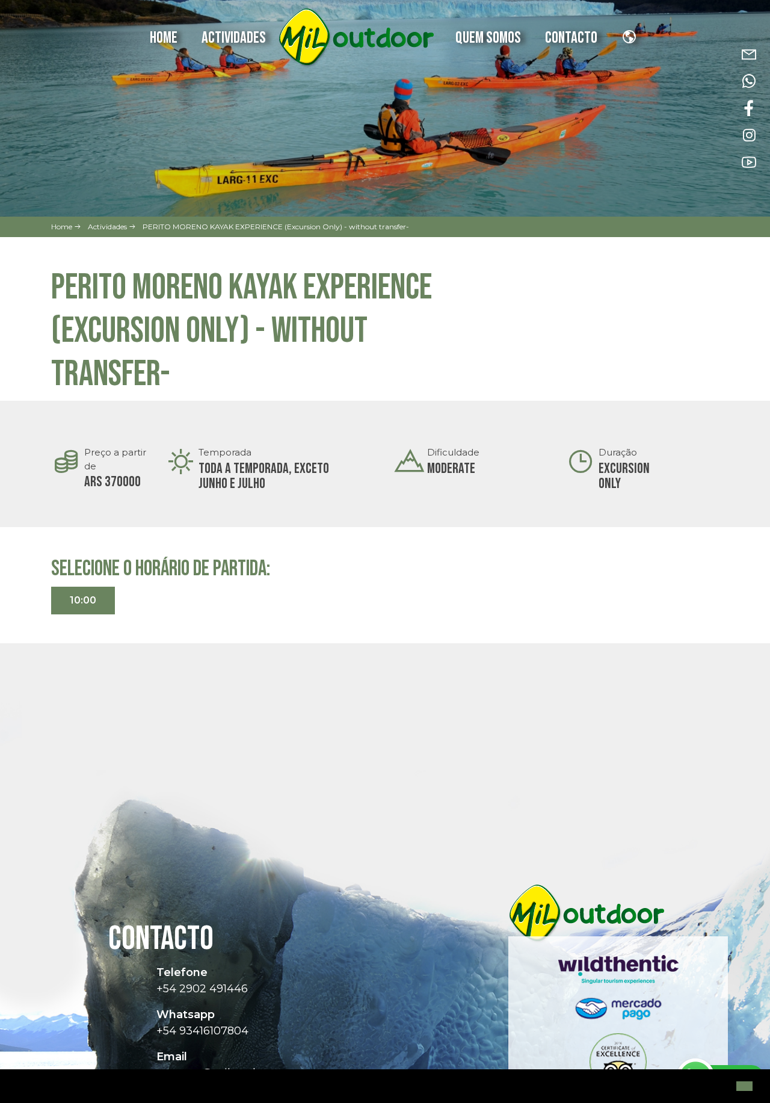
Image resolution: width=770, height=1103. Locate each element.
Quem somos (488, 38)
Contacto (571, 38)
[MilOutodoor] (356, 38)
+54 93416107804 (202, 1030)
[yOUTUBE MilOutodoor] (749, 162)
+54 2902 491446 (202, 988)
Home (163, 38)
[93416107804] (749, 81)
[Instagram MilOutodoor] (749, 135)
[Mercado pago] (618, 1014)
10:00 (83, 600)
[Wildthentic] (618, 974)
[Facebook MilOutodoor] (749, 108)
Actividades (234, 38)
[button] (19, 1087)
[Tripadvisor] (618, 1066)
